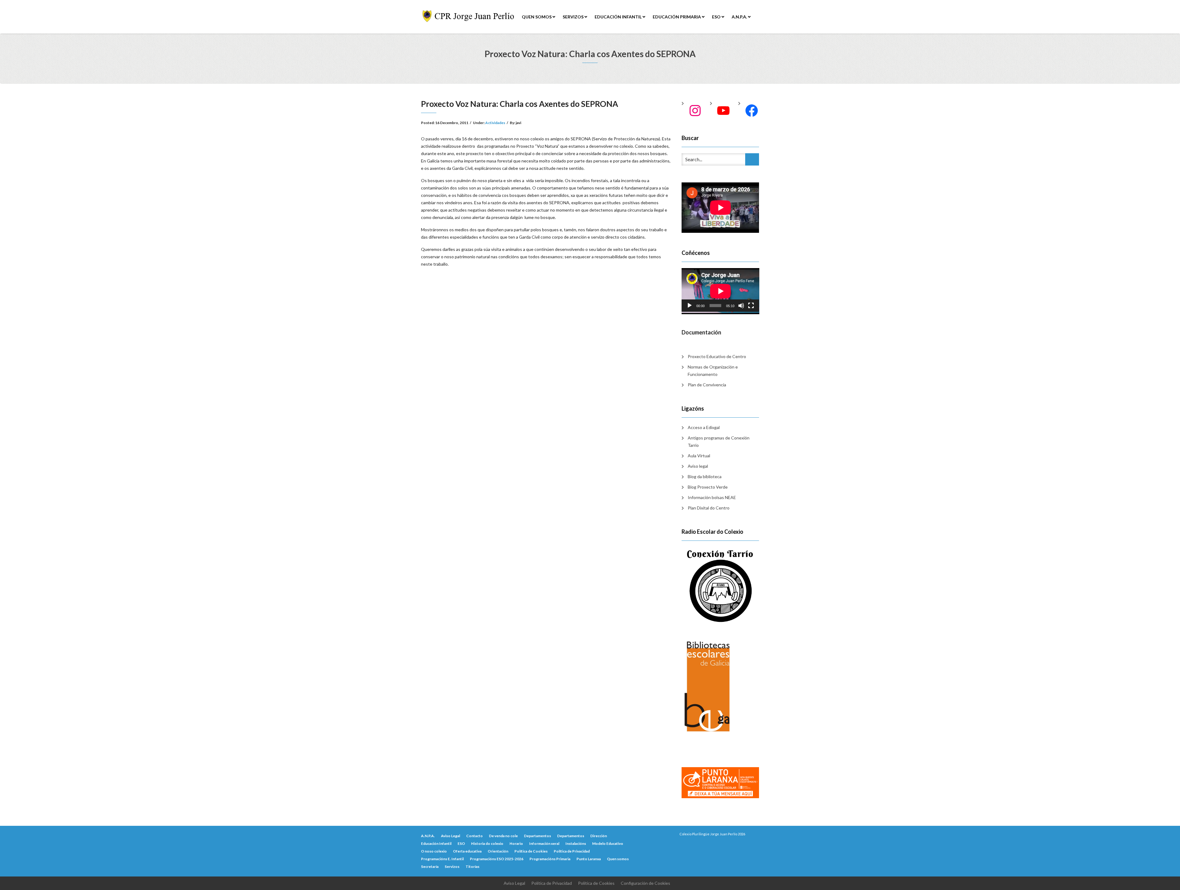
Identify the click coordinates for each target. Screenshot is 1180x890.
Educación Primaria (677, 16)
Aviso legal (698, 466)
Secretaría (430, 866)
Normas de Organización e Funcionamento (713, 370)
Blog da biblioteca (705, 476)
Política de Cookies (531, 851)
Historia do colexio (487, 843)
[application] (720, 290)
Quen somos (537, 16)
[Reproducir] (689, 306)
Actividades (495, 122)
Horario (516, 843)
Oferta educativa (467, 851)
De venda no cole (503, 835)
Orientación (498, 851)
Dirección (598, 835)
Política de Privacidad (572, 851)
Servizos (573, 16)
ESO (717, 16)
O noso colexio (434, 851)
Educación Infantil (619, 16)
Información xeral (544, 843)
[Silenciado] (741, 306)
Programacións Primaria (549, 859)
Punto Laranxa (588, 859)
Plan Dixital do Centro (709, 507)
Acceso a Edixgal (704, 427)
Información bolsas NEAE (712, 497)
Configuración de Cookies (645, 883)
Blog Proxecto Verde (708, 487)
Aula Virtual (699, 455)
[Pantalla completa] (751, 306)
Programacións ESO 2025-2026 (496, 859)
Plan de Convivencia (707, 384)
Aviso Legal (450, 835)
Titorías (472, 866)
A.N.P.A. (740, 16)
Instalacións (575, 843)
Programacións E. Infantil (442, 859)
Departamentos (537, 835)
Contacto (474, 835)
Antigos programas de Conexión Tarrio (718, 441)
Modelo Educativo (607, 843)
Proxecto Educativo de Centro (717, 356)
